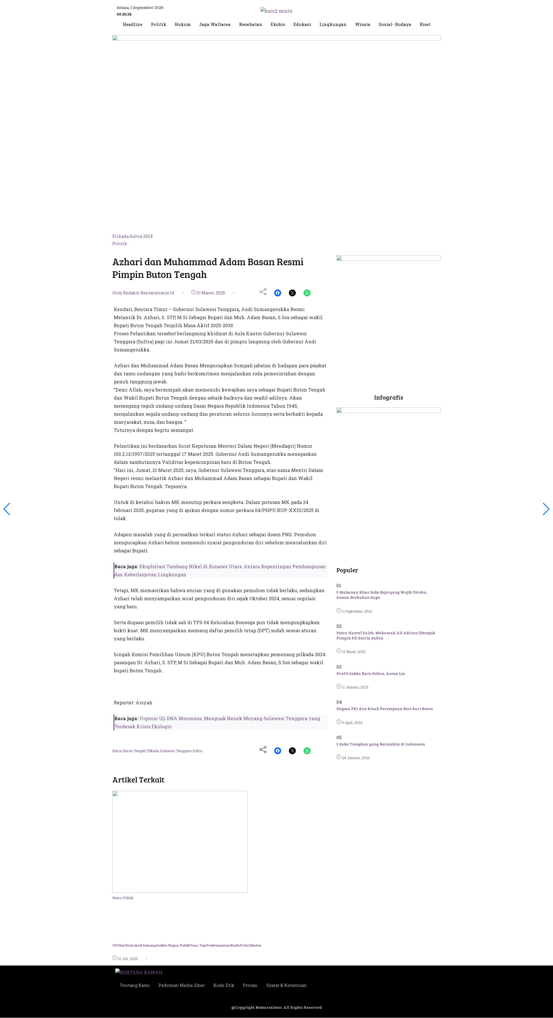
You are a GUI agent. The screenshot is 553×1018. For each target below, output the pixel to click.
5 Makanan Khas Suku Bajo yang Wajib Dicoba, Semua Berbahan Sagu (381, 594)
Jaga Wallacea (215, 24)
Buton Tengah (135, 750)
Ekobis (278, 24)
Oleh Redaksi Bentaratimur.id (143, 293)
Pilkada (153, 750)
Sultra (197, 750)
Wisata (362, 24)
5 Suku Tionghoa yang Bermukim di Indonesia (380, 744)
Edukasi (302, 24)
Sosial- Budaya (395, 24)
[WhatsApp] (307, 292)
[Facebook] (277, 292)
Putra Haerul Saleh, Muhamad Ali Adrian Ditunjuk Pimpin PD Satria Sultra (385, 635)
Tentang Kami (135, 985)
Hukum (183, 24)
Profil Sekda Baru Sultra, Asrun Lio (370, 673)
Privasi (250, 985)
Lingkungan (333, 24)
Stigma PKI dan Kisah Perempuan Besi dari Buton (384, 708)
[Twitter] (292, 292)
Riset (425, 24)
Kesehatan (250, 24)
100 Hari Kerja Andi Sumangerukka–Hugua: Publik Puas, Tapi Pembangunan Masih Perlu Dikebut (186, 945)
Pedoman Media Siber (181, 985)
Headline (133, 24)
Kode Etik (223, 985)
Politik (158, 24)
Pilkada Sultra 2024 (132, 236)
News (117, 897)
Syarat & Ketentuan (286, 985)
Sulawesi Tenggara (176, 750)
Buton (117, 750)
